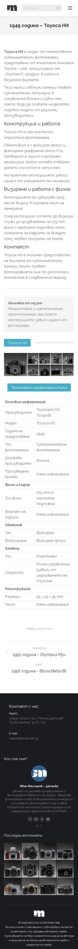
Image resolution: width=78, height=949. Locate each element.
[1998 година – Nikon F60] (30, 887)
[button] (37, 826)
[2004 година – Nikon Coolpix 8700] (30, 852)
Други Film (45, 628)
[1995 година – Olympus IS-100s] (48, 869)
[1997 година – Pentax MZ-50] (13, 869)
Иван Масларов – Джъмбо (39, 786)
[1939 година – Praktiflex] (13, 852)
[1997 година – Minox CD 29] (65, 869)
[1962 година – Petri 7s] (65, 852)
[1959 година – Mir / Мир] (65, 887)
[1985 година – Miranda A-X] (48, 887)
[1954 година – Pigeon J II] (48, 852)
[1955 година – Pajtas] (30, 869)
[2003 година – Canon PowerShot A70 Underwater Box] (13, 887)
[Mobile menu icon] (70, 8)
